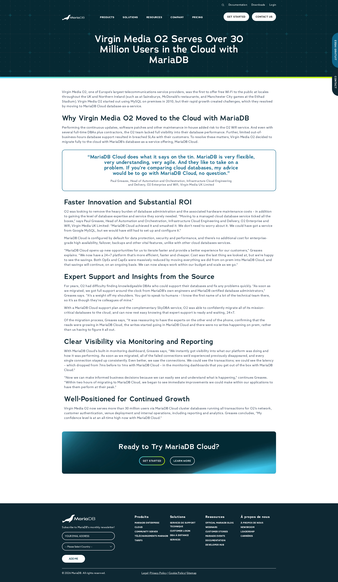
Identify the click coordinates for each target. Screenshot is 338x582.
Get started (236, 16)
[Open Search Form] (222, 5)
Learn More (182, 460)
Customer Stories (216, 531)
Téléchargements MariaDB (151, 536)
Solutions (178, 517)
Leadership (248, 531)
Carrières (247, 536)
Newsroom (247, 527)
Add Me (73, 558)
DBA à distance (179, 535)
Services (175, 539)
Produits (142, 517)
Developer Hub (214, 544)
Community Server (146, 531)
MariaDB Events (215, 536)
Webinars (211, 527)
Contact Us (264, 16)
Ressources (215, 517)
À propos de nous (255, 517)
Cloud (139, 527)
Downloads (258, 4)
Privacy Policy (158, 573)
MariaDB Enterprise (147, 522)
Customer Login (180, 531)
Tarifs (138, 540)
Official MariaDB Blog (219, 522)
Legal (145, 573)
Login (272, 4)
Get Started (152, 460)
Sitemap (191, 573)
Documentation (238, 4)
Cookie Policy (177, 573)
